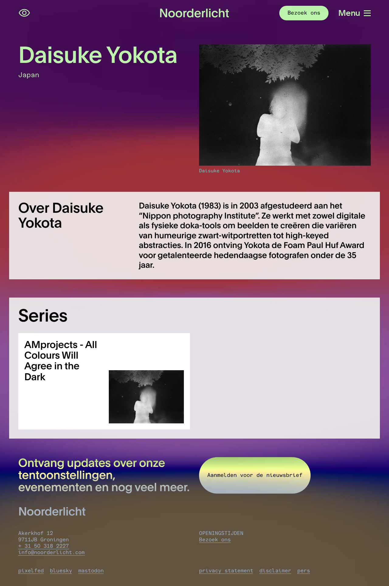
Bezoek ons (215, 539)
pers (303, 570)
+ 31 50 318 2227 (43, 546)
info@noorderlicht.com (51, 552)
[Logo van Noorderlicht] (194, 13)
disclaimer (275, 570)
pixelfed (31, 570)
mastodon (91, 570)
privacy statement (226, 570)
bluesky (61, 570)
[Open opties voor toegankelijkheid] (24, 13)
